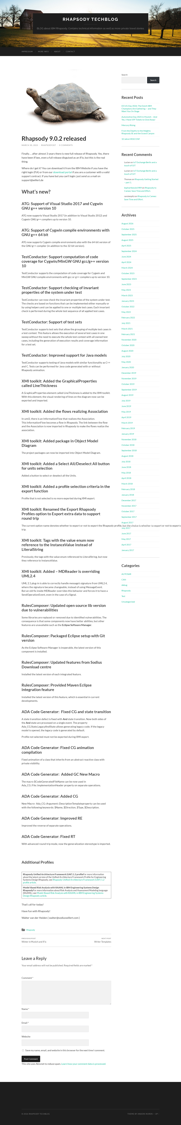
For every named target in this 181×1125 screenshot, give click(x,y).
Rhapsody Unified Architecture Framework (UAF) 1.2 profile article (63, 881)
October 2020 (128, 345)
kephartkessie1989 (133, 187)
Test (123, 596)
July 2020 (126, 356)
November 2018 (129, 439)
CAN (124, 579)
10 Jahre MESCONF (131, 139)
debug (124, 585)
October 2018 (128, 445)
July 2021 (126, 323)
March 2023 (127, 295)
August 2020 (127, 350)
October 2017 (128, 511)
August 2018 (127, 456)
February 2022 (128, 317)
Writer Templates (102, 940)
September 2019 (129, 389)
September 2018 (129, 450)
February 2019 (128, 428)
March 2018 (127, 483)
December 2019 (129, 373)
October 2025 (128, 229)
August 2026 (127, 223)
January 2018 (128, 494)
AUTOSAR (126, 574)
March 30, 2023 (30, 145)
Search (125, 74)
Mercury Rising (128, 125)
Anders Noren (145, 1114)
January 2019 (128, 434)
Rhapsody (30, 930)
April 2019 (126, 417)
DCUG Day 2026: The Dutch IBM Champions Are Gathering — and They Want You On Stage (139, 109)
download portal (62, 172)
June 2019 (126, 406)
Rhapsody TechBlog (90, 19)
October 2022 (128, 306)
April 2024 (126, 262)
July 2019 (126, 400)
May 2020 (126, 362)
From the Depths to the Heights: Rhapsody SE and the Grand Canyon (138, 132)
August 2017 (127, 522)
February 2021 (128, 334)
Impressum (27, 51)
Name (25, 1008)
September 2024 (129, 251)
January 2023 (128, 301)
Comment (27, 977)
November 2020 (129, 339)
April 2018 (126, 478)
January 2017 (128, 550)
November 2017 (129, 505)
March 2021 (127, 328)
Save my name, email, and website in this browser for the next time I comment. (65, 1050)
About (57, 51)
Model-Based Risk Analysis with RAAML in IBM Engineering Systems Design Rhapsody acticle (63, 894)
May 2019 (126, 411)
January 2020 (128, 367)
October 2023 (128, 273)
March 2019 (127, 422)
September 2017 (129, 517)
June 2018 (126, 467)
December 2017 (129, 500)
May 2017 (126, 539)
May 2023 (126, 290)
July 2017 (126, 528)
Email (25, 1022)
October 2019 (128, 384)
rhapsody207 (48, 145)
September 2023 (129, 279)
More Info (43, 51)
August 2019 (127, 395)
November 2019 (129, 378)
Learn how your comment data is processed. (83, 1063)
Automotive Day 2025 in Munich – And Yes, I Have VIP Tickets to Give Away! (139, 118)
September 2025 (129, 234)
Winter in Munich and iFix (34, 940)
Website (26, 1036)
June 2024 (126, 256)
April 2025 (126, 245)
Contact (70, 51)
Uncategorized (128, 601)
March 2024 (127, 267)
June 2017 (126, 533)
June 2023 (126, 284)
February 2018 (128, 489)
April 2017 (126, 544)
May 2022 (126, 312)
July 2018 (126, 461)
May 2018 (126, 472)
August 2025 (127, 240)
